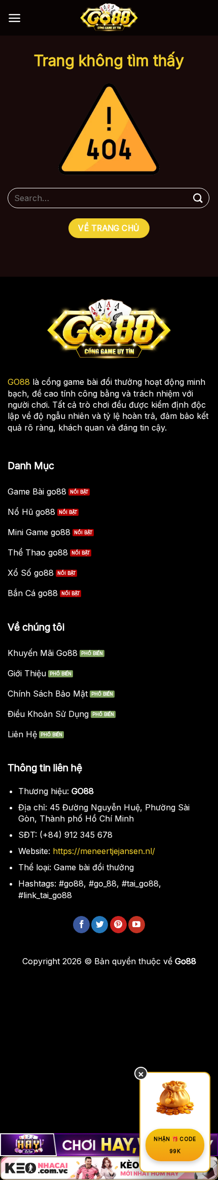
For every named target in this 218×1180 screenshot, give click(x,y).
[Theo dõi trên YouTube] (136, 924)
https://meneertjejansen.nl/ (104, 851)
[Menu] (14, 18)
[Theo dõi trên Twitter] (99, 924)
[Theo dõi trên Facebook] (81, 924)
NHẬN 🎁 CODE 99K (175, 1145)
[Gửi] (198, 198)
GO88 (19, 382)
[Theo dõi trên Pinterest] (118, 924)
